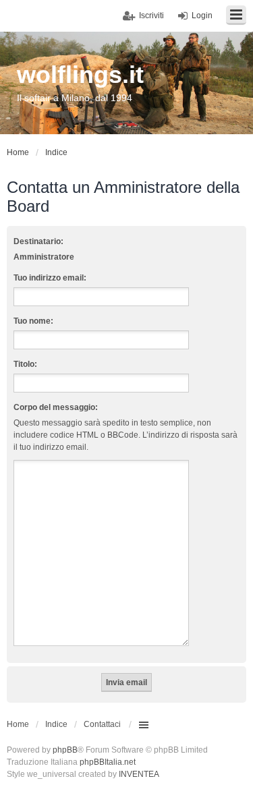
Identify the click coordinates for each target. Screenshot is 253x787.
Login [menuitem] (202, 15)
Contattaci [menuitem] (102, 724)
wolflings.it (80, 74)
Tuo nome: (33, 321)
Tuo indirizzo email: (49, 278)
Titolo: (25, 364)
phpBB (65, 750)
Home (18, 724)
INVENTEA (139, 774)
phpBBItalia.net (108, 762)
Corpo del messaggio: (55, 407)
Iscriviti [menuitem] (151, 15)
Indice (56, 724)
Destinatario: (38, 241)
